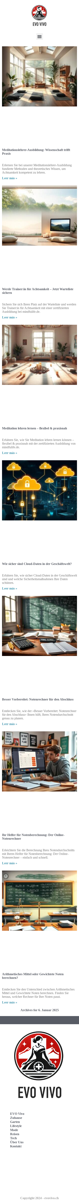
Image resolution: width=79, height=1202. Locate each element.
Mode (14, 1130)
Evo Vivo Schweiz (18, 1187)
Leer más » (9, 178)
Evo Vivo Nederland (20, 1178)
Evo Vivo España (18, 1170)
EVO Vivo (17, 1113)
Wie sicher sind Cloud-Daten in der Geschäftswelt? (37, 564)
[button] (39, 36)
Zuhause (16, 1117)
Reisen (14, 1134)
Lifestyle (16, 1126)
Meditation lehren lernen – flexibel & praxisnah (34, 428)
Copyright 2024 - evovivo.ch (39, 1198)
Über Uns (16, 1142)
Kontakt (15, 1146)
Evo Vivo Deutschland (21, 1161)
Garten (15, 1122)
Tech (13, 1138)
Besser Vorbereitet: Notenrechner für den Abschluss (38, 699)
